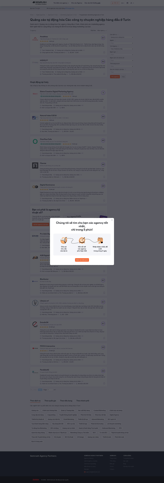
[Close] (112, 220)
